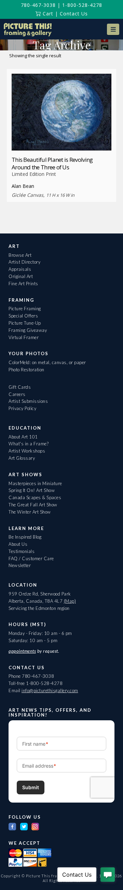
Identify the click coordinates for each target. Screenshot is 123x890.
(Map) (70, 601)
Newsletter (20, 565)
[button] (113, 29)
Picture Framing (25, 308)
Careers (17, 394)
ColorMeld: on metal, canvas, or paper (47, 362)
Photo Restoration (26, 369)
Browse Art (20, 255)
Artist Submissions (28, 401)
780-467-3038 (38, 5)
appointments (22, 651)
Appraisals (20, 269)
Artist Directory (24, 262)
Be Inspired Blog (25, 537)
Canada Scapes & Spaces (35, 497)
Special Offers (23, 315)
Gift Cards (20, 387)
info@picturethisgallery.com (50, 690)
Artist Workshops (27, 451)
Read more (61, 138)
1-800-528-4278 (82, 5)
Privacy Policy (22, 408)
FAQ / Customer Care (31, 558)
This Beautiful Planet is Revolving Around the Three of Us (52, 163)
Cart (47, 13)
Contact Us (74, 13)
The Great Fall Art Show (33, 504)
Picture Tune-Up (25, 323)
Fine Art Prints (23, 283)
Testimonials (22, 551)
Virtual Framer (24, 337)
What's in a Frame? (29, 443)
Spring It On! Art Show (32, 490)
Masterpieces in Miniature (35, 483)
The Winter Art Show (30, 512)
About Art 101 (23, 437)
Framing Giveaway (28, 330)
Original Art (21, 276)
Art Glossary (22, 458)
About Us (18, 544)
